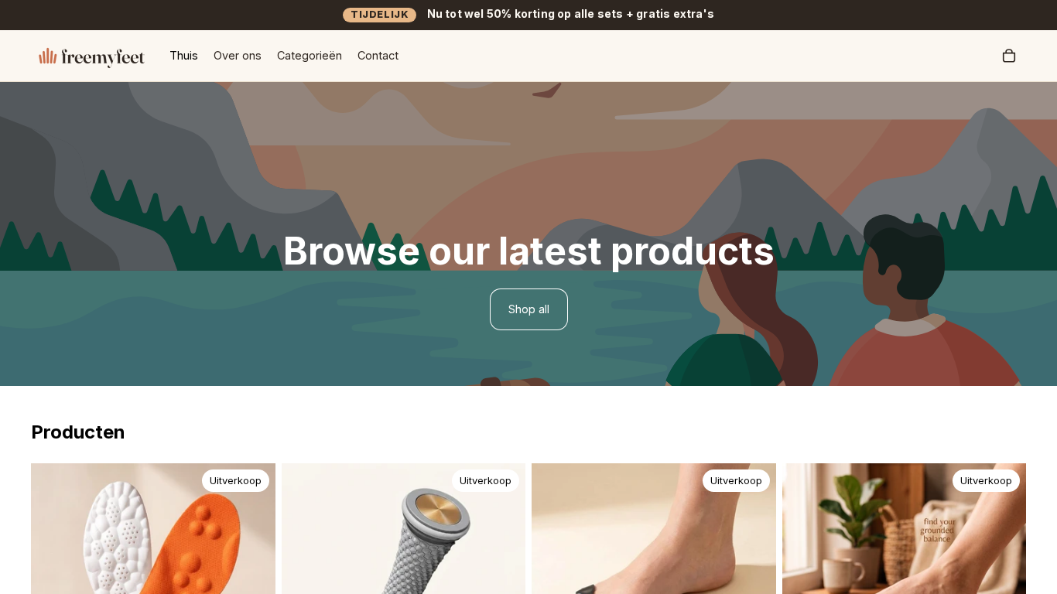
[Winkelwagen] (1009, 56)
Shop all (528, 309)
